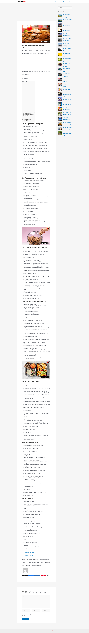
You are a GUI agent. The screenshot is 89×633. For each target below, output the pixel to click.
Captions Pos (49, 630)
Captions (60, 1)
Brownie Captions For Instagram (28, 555)
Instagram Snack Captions (27, 119)
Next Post (53, 584)
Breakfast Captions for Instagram (28, 552)
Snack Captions (25, 120)
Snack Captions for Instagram (27, 113)
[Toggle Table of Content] (33, 112)
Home (56, 1)
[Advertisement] (36, 13)
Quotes (64, 1)
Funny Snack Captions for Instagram (28, 115)
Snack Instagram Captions (27, 118)
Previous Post (20, 584)
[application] (71, 1)
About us (69, 1)
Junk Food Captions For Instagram (29, 553)
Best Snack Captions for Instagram (28, 114)
